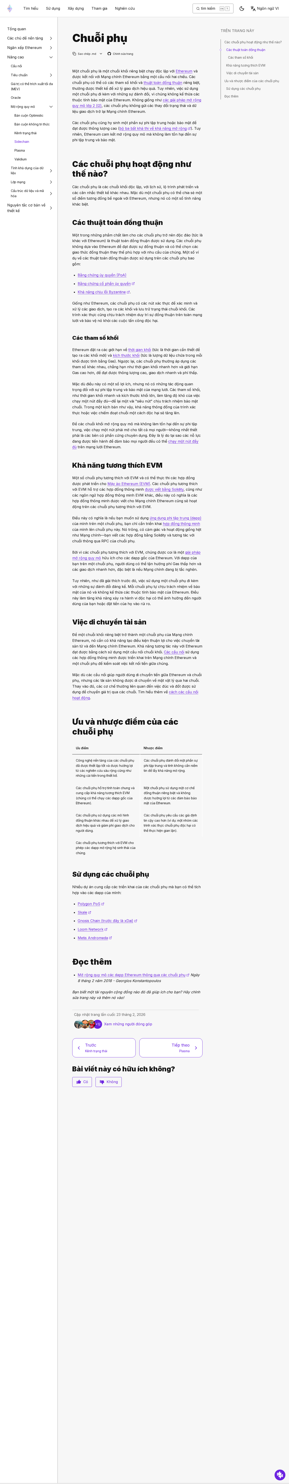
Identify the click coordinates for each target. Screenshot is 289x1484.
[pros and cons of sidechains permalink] (70, 726)
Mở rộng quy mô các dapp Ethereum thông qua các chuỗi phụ (133, 975)
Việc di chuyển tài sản (242, 73)
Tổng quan (16, 29)
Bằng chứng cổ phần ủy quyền (106, 283)
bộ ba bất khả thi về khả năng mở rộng (155, 128)
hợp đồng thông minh (181, 523)
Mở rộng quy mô (23, 107)
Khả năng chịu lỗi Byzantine (104, 292)
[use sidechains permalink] (70, 874)
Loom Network (92, 929)
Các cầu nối (174, 652)
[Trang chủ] (9, 8)
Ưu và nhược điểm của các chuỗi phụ (251, 81)
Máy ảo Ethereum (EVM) (128, 483)
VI (268, 8)
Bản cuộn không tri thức (32, 124)
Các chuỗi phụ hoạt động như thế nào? (253, 42)
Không (112, 1081)
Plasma (19, 150)
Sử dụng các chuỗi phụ (243, 88)
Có (85, 1081)
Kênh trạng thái (25, 133)
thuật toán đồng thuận (163, 82)
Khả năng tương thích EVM (245, 65)
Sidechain (21, 142)
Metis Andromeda (95, 938)
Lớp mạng (18, 182)
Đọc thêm (231, 96)
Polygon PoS (91, 903)
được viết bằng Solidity (164, 489)
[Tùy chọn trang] (101, 54)
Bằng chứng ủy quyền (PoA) (102, 275)
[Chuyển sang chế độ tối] (241, 8)
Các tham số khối (240, 57)
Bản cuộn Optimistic (28, 115)
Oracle (16, 98)
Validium (20, 159)
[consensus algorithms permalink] (70, 222)
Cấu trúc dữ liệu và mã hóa (27, 193)
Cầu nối (16, 66)
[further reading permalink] (70, 962)
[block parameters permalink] (70, 337)
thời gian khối (139, 349)
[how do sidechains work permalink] (70, 169)
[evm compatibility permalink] (70, 465)
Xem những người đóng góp (128, 1024)
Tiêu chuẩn (19, 75)
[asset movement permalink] (70, 622)
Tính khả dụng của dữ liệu (27, 170)
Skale (84, 912)
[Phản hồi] (280, 1475)
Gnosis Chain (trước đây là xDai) (107, 920)
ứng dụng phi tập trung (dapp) (175, 518)
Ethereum (184, 71)
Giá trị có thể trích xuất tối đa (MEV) (32, 86)
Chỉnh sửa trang (120, 54)
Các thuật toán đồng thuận (245, 50)
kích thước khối (126, 355)
